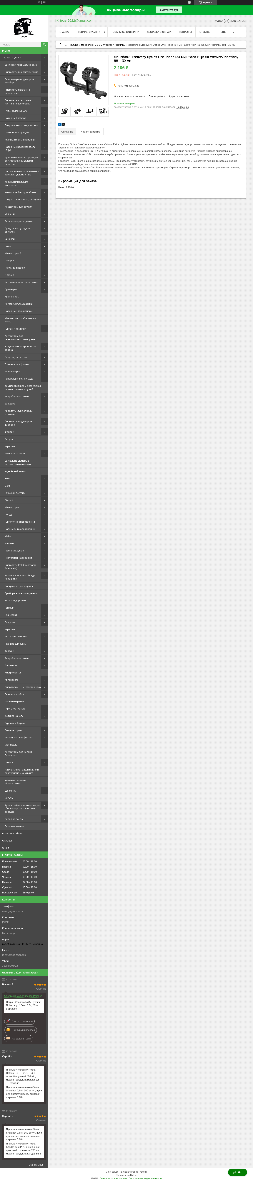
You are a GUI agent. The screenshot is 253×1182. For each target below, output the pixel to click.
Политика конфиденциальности (145, 1178)
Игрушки (10, 446)
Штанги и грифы (14, 701)
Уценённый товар (15, 471)
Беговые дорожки (15, 600)
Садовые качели (14, 826)
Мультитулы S (13, 253)
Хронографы (12, 296)
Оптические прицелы (17, 132)
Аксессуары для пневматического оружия (20, 337)
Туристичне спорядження (20, 521)
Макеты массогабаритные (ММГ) (20, 319)
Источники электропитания (21, 282)
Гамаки (9, 762)
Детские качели (14, 715)
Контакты (185, 31)
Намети (9, 543)
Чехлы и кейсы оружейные (20, 192)
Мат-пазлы (11, 744)
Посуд (8, 514)
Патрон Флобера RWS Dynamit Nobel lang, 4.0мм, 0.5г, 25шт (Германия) (23, 1005)
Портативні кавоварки (18, 557)
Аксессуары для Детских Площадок (19, 753)
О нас (5, 847)
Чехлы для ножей (15, 267)
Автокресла (12, 679)
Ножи (8, 246)
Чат (240, 1172)
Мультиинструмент (16, 453)
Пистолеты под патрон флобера (18, 423)
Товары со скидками (125, 31)
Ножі (7, 478)
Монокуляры (12, 371)
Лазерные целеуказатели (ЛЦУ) (20, 148)
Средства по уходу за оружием (17, 230)
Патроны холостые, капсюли (22, 125)
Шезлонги (10, 790)
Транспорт (11, 615)
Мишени (10, 214)
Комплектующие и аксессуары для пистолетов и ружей (23, 387)
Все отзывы (36, 1164)
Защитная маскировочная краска (20, 348)
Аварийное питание (17, 396)
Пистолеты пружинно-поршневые (18, 91)
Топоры (9, 260)
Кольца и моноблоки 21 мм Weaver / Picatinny (97, 44)
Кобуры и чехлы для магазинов (16, 183)
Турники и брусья (15, 723)
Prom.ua (143, 1172)
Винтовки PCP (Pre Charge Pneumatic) (20, 577)
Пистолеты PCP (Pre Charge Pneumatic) (20, 566)
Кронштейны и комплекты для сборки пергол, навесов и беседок (23, 808)
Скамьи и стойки (14, 694)
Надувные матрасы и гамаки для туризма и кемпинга (22, 771)
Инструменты (13, 672)
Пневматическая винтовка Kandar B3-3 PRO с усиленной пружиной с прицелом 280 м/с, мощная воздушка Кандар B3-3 (23, 1148)
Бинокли (10, 239)
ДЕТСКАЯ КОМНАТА (16, 636)
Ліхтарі (9, 500)
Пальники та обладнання (20, 529)
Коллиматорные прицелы (20, 139)
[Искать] (44, 44)
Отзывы (7, 840)
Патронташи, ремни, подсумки (23, 199)
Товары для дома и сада (19, 378)
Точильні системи (15, 493)
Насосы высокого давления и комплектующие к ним (22, 173)
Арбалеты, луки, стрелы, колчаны (19, 412)
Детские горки (13, 730)
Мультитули (12, 507)
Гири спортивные (15, 708)
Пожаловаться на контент (113, 1178)
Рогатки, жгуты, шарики (19, 303)
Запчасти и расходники (19, 221)
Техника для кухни (15, 643)
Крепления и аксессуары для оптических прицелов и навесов (22, 161)
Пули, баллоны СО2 (16, 110)
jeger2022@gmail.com (14, 954)
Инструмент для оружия (19, 586)
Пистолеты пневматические (21, 72)
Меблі (8, 536)
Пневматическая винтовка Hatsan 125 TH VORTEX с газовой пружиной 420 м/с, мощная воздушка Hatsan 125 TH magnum (22, 1076)
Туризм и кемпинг (15, 328)
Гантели (9, 607)
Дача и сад (11, 665)
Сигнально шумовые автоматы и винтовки (18, 462)
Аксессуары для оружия (18, 206)
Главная (64, 31)
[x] (63, 125)
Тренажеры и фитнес (17, 364)
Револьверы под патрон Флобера (19, 80)
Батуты (9, 439)
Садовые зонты (14, 819)
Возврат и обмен (12, 833)
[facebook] (59, 125)
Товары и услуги (11, 57)
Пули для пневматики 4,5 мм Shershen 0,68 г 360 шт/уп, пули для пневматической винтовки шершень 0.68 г (24, 1092)
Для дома (10, 403)
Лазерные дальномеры (19, 311)
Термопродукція (14, 550)
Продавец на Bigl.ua (126, 1175)
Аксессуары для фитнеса (19, 737)
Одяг (7, 485)
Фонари (9, 431)
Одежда (9, 275)
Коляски (9, 651)
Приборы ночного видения (21, 593)
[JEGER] (24, 26)
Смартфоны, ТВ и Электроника (23, 687)
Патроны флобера (15, 118)
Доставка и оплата (159, 31)
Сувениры (11, 289)
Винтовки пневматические (21, 64)
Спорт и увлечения (16, 357)
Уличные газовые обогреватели (15, 781)
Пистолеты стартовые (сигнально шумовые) (18, 102)
